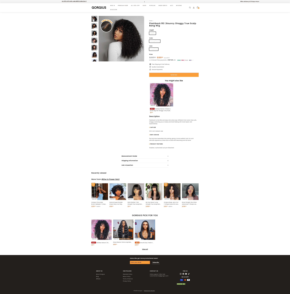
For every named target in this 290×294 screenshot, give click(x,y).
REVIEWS (179, 5)
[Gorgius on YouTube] (186, 274)
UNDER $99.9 (162, 5)
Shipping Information (130, 161)
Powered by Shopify (149, 290)
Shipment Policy (127, 274)
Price (151, 54)
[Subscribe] (155, 262)
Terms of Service (128, 279)
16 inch (152, 33)
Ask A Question (127, 165)
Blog (97, 276)
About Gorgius (100, 274)
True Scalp (153, 49)
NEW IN (112, 5)
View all (145, 249)
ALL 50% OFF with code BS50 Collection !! (74, 1)
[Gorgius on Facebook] (183, 274)
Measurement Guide (129, 156)
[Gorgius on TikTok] (189, 274)
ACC (171, 5)
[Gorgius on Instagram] (180, 274)
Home (150, 20)
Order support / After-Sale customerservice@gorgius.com (159, 275)
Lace (150, 46)
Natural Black (154, 41)
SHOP (144, 5)
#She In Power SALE (111, 179)
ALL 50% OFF (135, 5)
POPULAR (152, 5)
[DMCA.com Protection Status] (181, 284)
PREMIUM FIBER (123, 5)
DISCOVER (113, 9)
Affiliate (98, 279)
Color (151, 38)
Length (151, 30)
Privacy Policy (127, 281)
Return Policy (126, 276)
